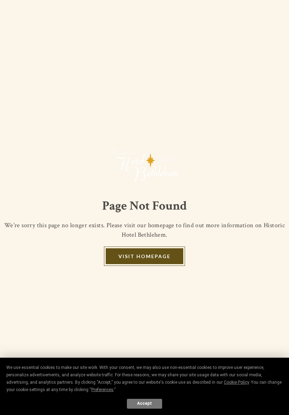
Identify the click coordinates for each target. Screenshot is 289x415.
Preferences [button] (102, 389)
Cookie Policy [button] (236, 382)
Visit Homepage (144, 256)
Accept (144, 403)
